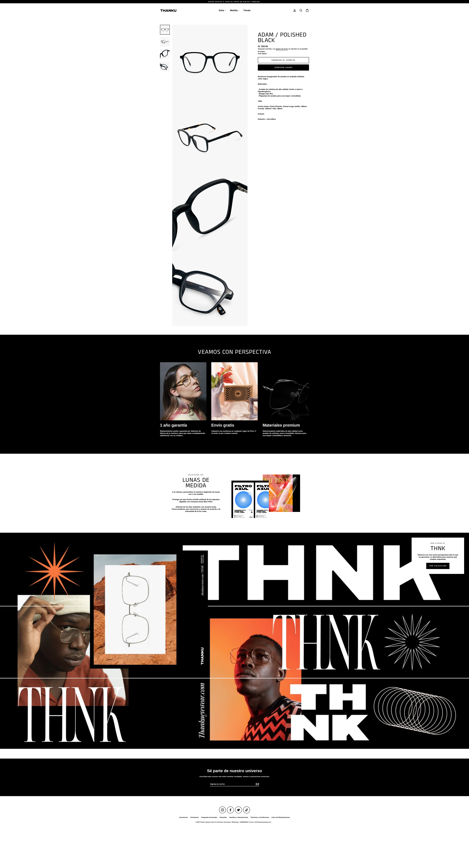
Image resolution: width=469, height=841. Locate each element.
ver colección (438, 566)
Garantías (223, 817)
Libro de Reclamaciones (281, 817)
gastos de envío (282, 49)
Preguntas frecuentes (209, 817)
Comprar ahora (283, 67)
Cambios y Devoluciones (238, 817)
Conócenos (194, 817)
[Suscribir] (257, 784)
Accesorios (183, 817)
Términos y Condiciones (259, 817)
